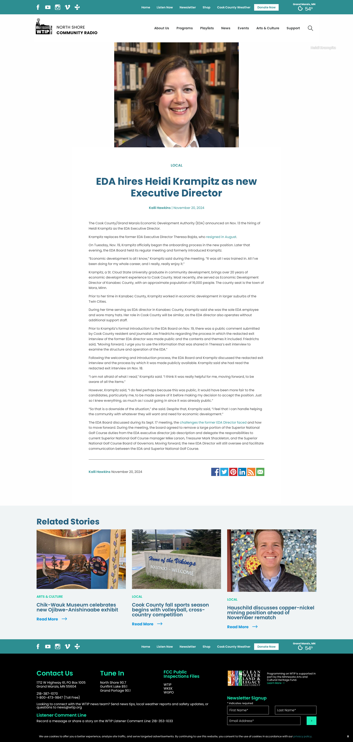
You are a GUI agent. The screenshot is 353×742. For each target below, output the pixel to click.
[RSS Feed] (251, 471)
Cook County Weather (233, 7)
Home (145, 7)
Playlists (207, 28)
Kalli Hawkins (160, 207)
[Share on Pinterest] (233, 471)
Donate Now (266, 7)
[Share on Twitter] (224, 471)
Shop (206, 7)
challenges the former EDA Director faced (213, 422)
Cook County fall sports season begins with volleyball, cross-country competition (170, 609)
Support (293, 28)
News (225, 28)
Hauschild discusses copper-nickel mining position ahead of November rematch (270, 612)
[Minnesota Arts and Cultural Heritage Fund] (244, 678)
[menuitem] (145, 7)
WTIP (167, 684)
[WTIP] (68, 25)
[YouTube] (47, 7)
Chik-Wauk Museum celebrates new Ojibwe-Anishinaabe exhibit (77, 607)
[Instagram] (57, 7)
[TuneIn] (77, 7)
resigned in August (221, 237)
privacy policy (302, 736)
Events (243, 28)
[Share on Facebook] (215, 471)
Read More (48, 619)
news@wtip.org (69, 707)
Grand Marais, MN (304, 4)
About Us (161, 28)
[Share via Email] (260, 471)
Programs (184, 28)
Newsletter (188, 7)
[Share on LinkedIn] (242, 471)
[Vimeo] (67, 7)
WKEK (168, 688)
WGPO (169, 692)
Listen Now (165, 7)
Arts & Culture (267, 28)
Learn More (274, 682)
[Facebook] (38, 7)
